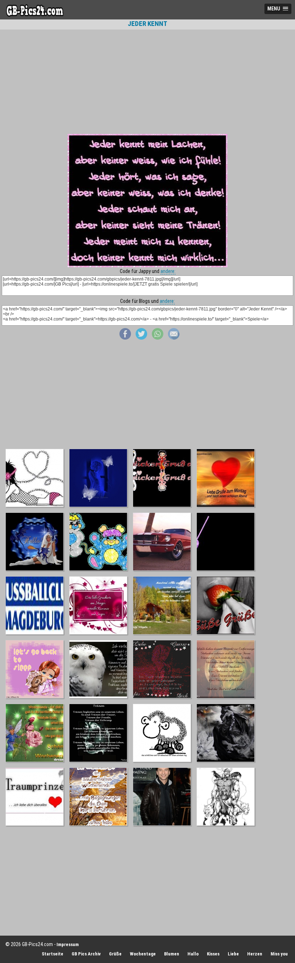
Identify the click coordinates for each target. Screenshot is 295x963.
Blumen (171, 954)
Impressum (67, 944)
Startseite (52, 954)
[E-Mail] (174, 338)
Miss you (279, 954)
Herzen (254, 954)
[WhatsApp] (157, 338)
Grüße (115, 954)
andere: (168, 271)
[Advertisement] (147, 81)
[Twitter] (141, 338)
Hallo (193, 954)
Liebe (233, 954)
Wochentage (143, 954)
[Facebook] (125, 338)
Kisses (213, 954)
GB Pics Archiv (86, 954)
